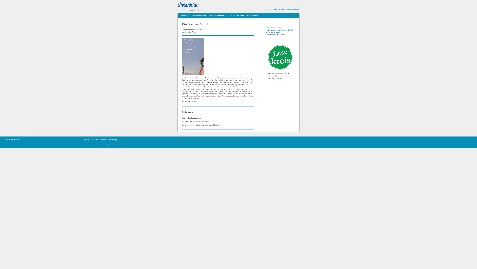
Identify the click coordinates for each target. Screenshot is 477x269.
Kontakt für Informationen (289, 10)
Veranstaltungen (237, 15)
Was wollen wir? (199, 15)
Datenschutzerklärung (108, 140)
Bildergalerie (252, 15)
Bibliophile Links (270, 10)
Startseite (185, 15)
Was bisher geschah (218, 15)
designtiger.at (112, 144)
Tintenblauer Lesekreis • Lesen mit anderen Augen (196, 6)
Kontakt (95, 140)
